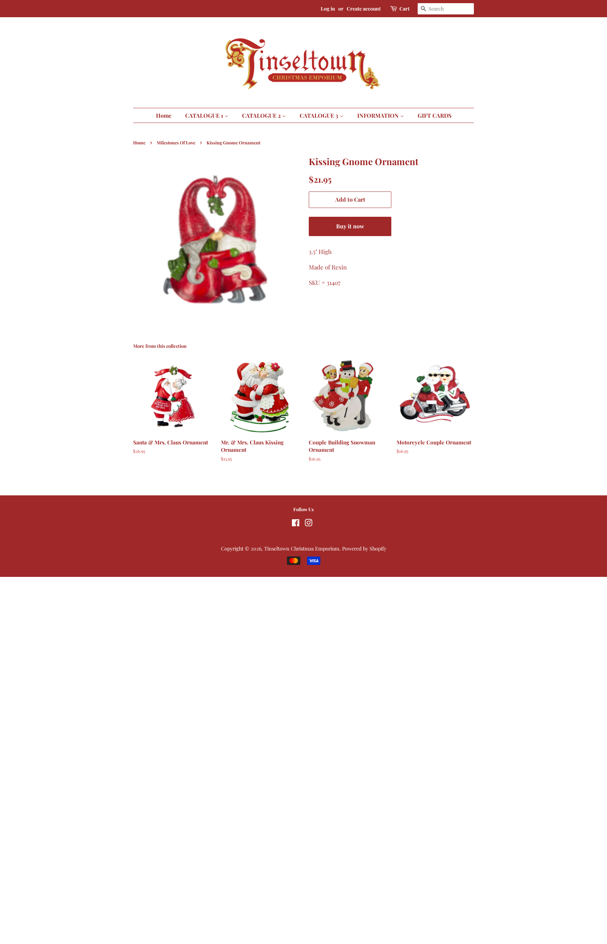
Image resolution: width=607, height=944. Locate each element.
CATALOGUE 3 (320, 115)
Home (163, 115)
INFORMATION (378, 115)
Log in (328, 8)
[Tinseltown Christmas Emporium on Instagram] (308, 523)
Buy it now (350, 226)
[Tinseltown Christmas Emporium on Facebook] (296, 523)
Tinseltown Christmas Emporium (301, 548)
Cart (404, 8)
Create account (364, 8)
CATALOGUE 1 (204, 115)
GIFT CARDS (434, 115)
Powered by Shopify (364, 548)
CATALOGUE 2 (262, 115)
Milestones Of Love (176, 142)
